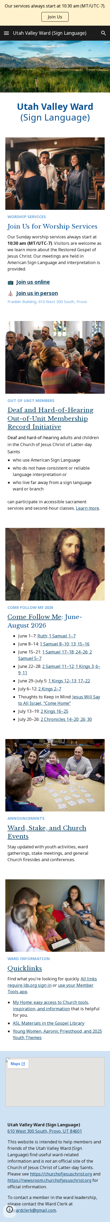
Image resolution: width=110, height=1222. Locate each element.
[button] (6, 33)
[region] (55, 13)
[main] (55, 112)
